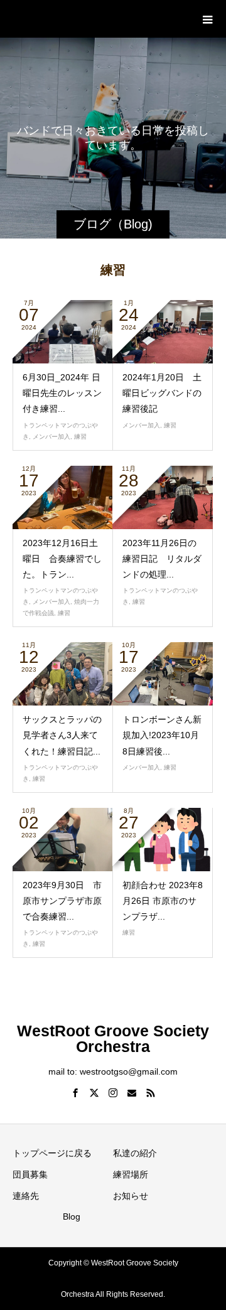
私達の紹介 (135, 1153)
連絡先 (26, 1196)
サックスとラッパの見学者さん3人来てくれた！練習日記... (62, 735)
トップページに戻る (52, 1153)
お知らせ (130, 1196)
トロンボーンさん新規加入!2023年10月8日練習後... (162, 735)
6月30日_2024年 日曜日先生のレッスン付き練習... (62, 393)
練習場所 (130, 1174)
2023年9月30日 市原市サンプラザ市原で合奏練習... (62, 900)
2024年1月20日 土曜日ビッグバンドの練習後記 (162, 393)
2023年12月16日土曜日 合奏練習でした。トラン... (62, 558)
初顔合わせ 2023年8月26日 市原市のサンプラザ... (162, 900)
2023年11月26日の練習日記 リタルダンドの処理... (162, 558)
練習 (80, 436)
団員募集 (30, 1174)
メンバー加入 (51, 436)
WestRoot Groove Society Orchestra (113, 19)
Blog (71, 1216)
